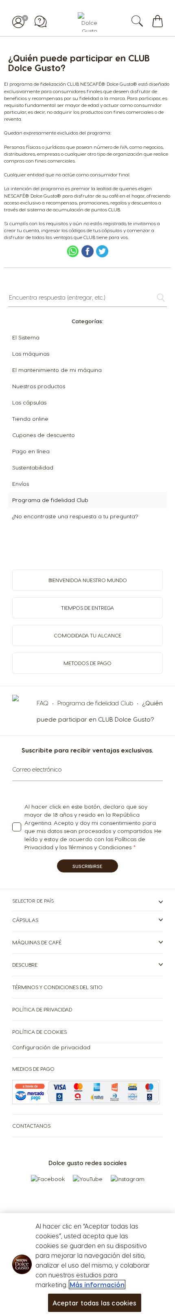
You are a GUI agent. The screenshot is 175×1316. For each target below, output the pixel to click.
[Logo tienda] (87, 22)
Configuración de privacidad (51, 1047)
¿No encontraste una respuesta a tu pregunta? (75, 516)
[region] (87, 1264)
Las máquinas (30, 353)
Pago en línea (31, 451)
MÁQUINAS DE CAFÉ (36, 942)
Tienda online (30, 418)
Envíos (20, 483)
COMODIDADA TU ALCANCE (87, 635)
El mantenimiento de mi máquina (57, 369)
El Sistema (25, 337)
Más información (97, 1284)
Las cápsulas (29, 402)
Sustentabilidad (32, 467)
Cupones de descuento (43, 434)
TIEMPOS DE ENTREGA (87, 608)
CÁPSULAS (25, 920)
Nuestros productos (38, 386)
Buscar (145, 22)
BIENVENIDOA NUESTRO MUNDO (87, 580)
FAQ (43, 703)
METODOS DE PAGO (87, 663)
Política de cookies (39, 1032)
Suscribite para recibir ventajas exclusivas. (87, 750)
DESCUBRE (24, 964)
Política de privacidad (42, 1009)
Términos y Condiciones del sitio (57, 987)
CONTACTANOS (31, 1125)
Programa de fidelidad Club (50, 499)
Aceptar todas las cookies (94, 1303)
